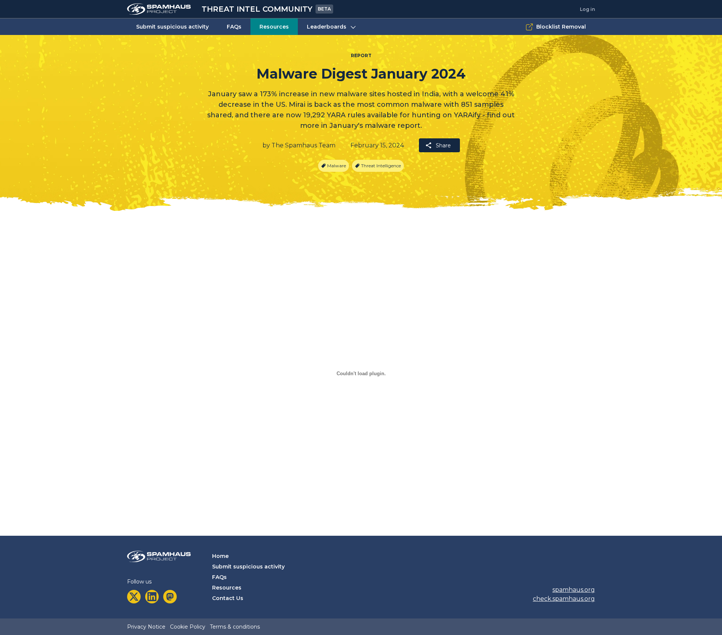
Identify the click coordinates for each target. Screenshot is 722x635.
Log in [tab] (587, 9)
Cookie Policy (187, 626)
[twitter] (134, 596)
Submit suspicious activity (172, 26)
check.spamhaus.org (564, 598)
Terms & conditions (235, 626)
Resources (274, 26)
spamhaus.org (573, 589)
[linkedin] (152, 596)
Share (443, 145)
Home (220, 556)
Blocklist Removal (561, 26)
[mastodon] (170, 596)
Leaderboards (326, 26)
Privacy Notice (146, 626)
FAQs (234, 26)
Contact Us (227, 598)
